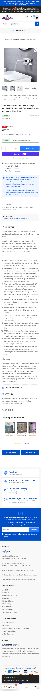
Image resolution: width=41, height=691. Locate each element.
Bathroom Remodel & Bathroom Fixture (15, 628)
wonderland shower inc (16, 668)
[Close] (37, 677)
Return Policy (6, 604)
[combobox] (20, 24)
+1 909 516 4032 (24, 218)
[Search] (37, 24)
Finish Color (6, 626)
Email (16, 218)
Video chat (6, 218)
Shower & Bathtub (8, 623)
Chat (11, 218)
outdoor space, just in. (22, 680)
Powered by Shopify (30, 668)
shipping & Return (8, 601)
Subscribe (33, 530)
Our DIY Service (7, 607)
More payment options (20, 158)
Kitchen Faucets (7, 634)
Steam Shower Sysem (9, 631)
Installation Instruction (9, 612)
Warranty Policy (7, 598)
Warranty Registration (9, 595)
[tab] (11, 452)
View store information (13, 171)
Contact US (6, 593)
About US (5, 590)
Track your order (7, 609)
